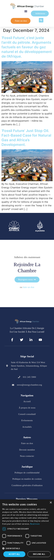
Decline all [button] (39, 554)
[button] (26, 11)
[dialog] (27, 529)
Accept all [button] (14, 554)
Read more (35, 524)
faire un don (28, 287)
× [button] (51, 503)
